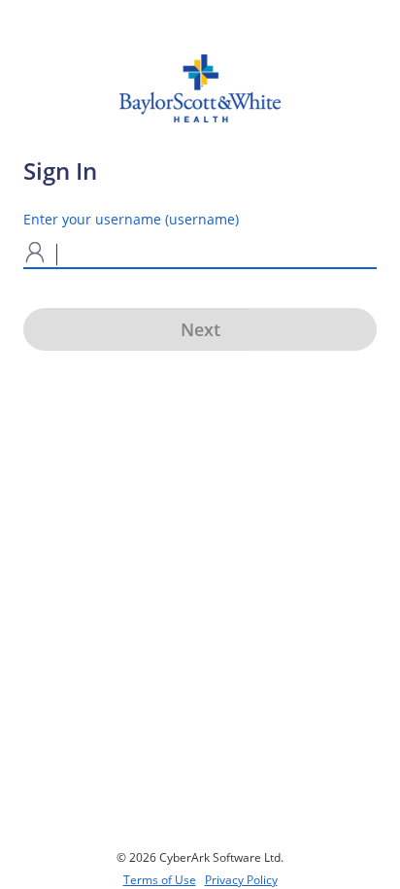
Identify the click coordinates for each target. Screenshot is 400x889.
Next (200, 329)
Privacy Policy (241, 880)
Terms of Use (159, 880)
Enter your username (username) (131, 219)
